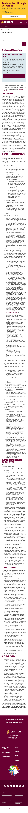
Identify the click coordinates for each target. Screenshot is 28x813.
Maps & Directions (6, 756)
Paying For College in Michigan (6, 801)
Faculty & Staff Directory (5, 748)
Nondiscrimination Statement (6, 792)
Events (17, 751)
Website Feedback (19, 795)
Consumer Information (7, 797)
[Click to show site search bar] (25, 22)
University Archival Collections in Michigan (14, 725)
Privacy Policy (18, 791)
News (16, 747)
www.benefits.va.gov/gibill (12, 312)
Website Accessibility (7, 795)
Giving (16, 755)
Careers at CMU (5, 760)
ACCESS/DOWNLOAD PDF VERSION (14, 75)
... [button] (6, 29)
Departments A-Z (6, 752)
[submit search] (24, 44)
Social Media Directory (18, 759)
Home (2, 29)
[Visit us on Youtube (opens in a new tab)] (10, 786)
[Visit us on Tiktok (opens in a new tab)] (17, 786)
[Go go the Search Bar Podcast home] (23, 786)
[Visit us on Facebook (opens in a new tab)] (4, 786)
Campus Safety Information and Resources (18, 802)
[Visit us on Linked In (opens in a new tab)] (20, 786)
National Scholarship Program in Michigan (14, 719)
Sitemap (17, 797)
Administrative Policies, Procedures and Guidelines (11, 30)
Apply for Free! (14, 16)
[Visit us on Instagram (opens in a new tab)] (14, 786)
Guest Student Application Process (14, 722)
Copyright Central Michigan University (14, 808)
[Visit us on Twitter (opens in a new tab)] (7, 786)
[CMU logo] (6, 22)
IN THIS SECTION (4, 26)
